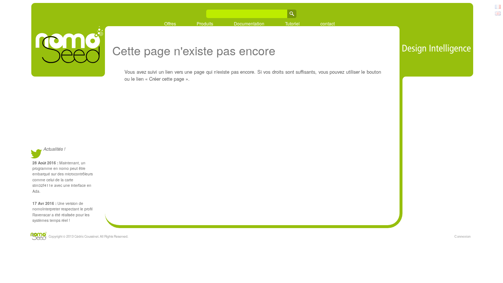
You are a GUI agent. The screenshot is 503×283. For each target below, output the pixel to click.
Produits (205, 23)
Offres (170, 23)
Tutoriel (292, 23)
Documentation (249, 23)
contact (327, 23)
